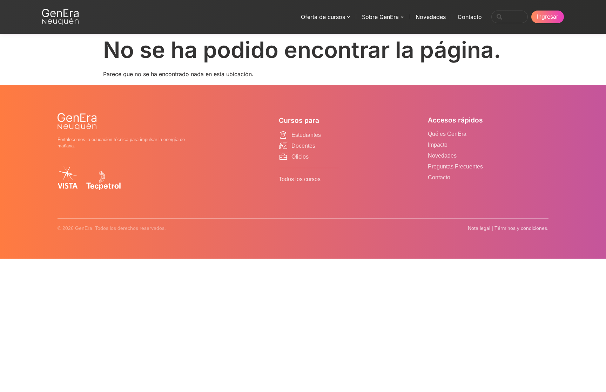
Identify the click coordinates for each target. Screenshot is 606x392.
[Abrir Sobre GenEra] (402, 17)
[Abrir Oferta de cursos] (348, 17)
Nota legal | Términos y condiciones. (508, 228)
